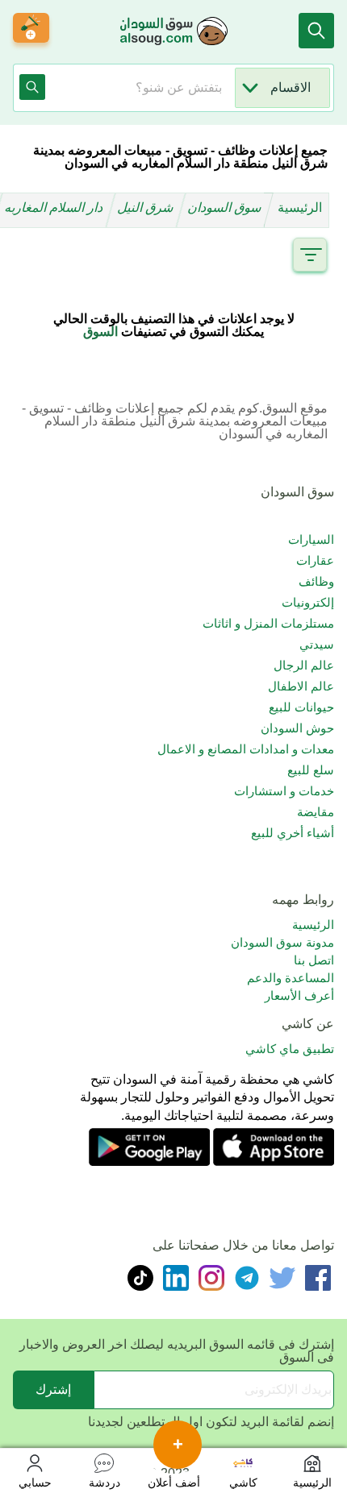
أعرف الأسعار (299, 995)
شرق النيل (147, 207)
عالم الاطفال (301, 686)
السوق (100, 331)
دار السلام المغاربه (55, 207)
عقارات (315, 560)
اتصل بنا (314, 960)
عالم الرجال (304, 665)
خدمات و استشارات (284, 791)
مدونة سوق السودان (282, 942)
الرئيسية (300, 207)
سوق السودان (226, 207)
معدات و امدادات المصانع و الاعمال (245, 749)
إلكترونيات (308, 602)
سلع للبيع (310, 770)
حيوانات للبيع (301, 707)
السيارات (311, 539)
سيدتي (316, 644)
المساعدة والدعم (290, 978)
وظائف (316, 581)
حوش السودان (297, 728)
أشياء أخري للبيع (292, 833)
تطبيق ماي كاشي (289, 1048)
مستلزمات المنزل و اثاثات (268, 623)
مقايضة (315, 812)
